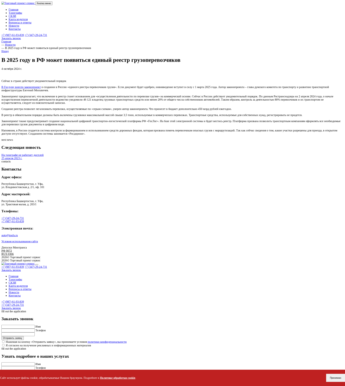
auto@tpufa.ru (9, 235)
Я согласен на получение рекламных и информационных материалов (48, 345)
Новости (14, 25)
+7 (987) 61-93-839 (12, 35)
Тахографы (15, 12)
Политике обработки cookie (117, 377)
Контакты (15, 28)
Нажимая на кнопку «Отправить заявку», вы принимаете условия (66, 341)
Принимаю (335, 377)
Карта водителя (18, 19)
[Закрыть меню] (36, 264)
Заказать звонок (11, 38)
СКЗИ (12, 16)
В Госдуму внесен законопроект (21, 87)
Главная (13, 9)
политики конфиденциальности (107, 341)
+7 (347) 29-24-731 (36, 35)
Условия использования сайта (19, 241)
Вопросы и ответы (20, 22)
